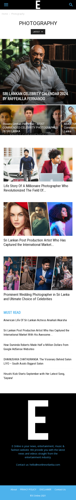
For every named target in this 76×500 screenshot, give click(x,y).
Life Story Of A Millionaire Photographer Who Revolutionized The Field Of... (36, 188)
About (14, 489)
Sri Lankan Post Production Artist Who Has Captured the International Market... (35, 242)
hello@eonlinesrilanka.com (45, 464)
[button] (6, 5)
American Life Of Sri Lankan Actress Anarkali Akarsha (35, 320)
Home (5, 13)
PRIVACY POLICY (28, 489)
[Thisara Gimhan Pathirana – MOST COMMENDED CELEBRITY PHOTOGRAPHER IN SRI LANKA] (30, 127)
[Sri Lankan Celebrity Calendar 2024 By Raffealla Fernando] (38, 72)
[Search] (71, 5)
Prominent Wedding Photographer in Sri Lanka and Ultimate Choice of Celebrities (36, 296)
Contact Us (60, 489)
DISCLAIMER (45, 489)
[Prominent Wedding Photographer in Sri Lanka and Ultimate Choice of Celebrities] (38, 273)
